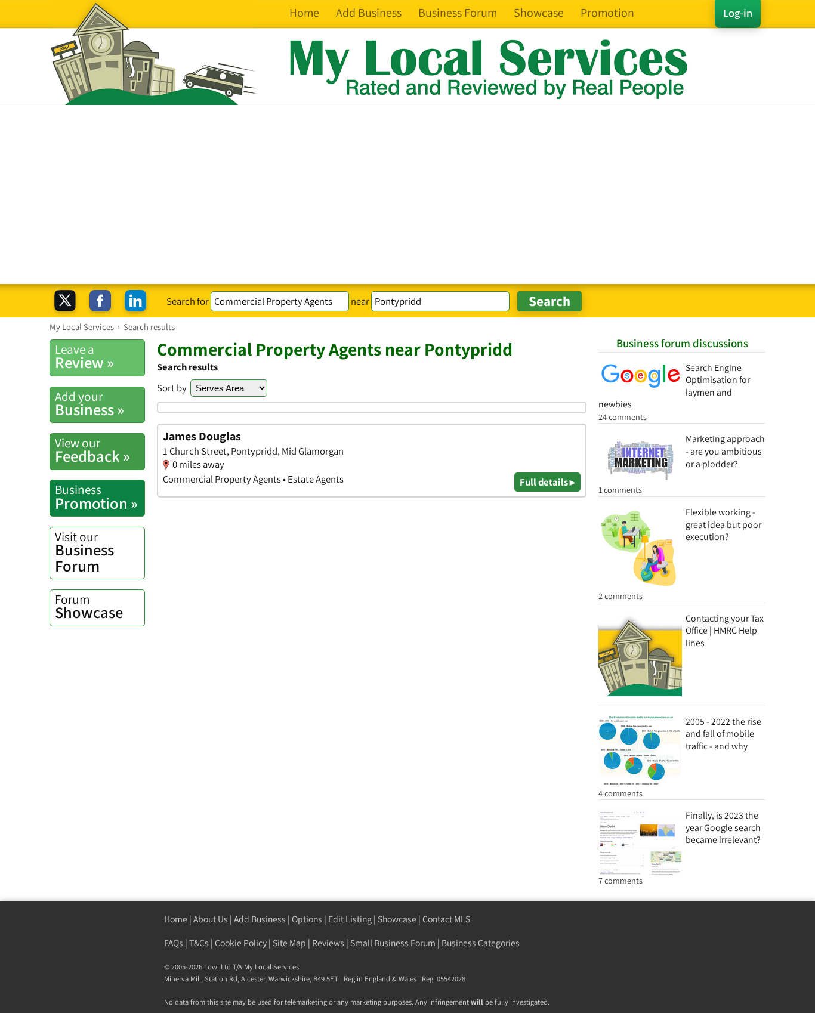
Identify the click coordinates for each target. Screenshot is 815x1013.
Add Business (260, 919)
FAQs (173, 943)
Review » (84, 357)
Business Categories (481, 943)
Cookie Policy (241, 943)
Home (175, 919)
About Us (210, 919)
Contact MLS (446, 919)
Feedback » (92, 450)
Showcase (89, 607)
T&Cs (199, 943)
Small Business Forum (393, 943)
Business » (89, 404)
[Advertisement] (407, 194)
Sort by (172, 387)
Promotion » (96, 497)
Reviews (328, 943)
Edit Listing (350, 919)
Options (307, 919)
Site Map (289, 943)
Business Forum (84, 552)
